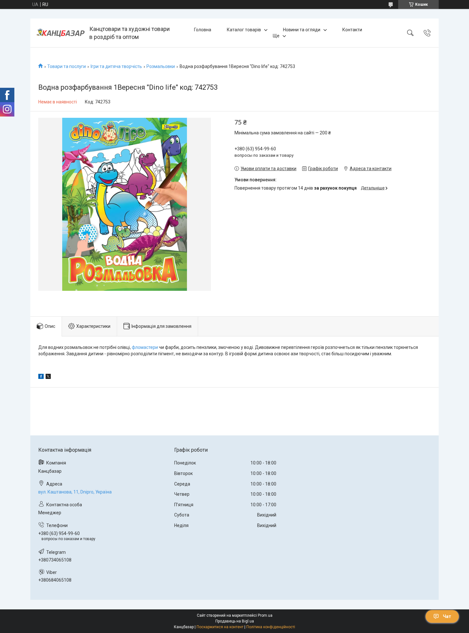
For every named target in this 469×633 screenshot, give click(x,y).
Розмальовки (160, 66)
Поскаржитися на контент (220, 627)
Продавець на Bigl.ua (234, 621)
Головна (202, 29)
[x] (48, 377)
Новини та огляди (301, 29)
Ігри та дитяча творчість (116, 66)
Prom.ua (265, 615)
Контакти (352, 29)
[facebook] (41, 377)
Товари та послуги (66, 66)
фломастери (145, 347)
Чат (447, 616)
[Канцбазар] (61, 33)
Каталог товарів (244, 29)
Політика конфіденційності (270, 627)
